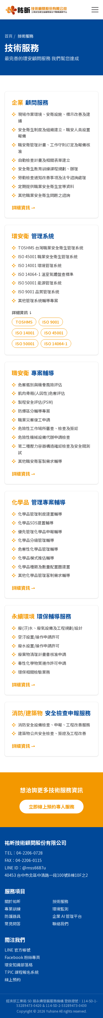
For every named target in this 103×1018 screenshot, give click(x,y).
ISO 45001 (54, 333)
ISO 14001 (25, 333)
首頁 (9, 36)
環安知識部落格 (19, 964)
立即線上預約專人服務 (51, 806)
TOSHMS (24, 322)
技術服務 (60, 901)
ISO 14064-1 (56, 343)
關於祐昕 (13, 901)
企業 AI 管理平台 (67, 916)
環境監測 (60, 909)
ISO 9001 (50, 322)
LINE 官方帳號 (17, 950)
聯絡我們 (60, 923)
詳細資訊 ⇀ (23, 207)
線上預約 (13, 979)
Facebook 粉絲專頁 (22, 957)
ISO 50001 (25, 343)
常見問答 (13, 923)
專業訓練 (13, 909)
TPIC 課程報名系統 (22, 972)
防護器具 (13, 916)
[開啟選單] (95, 9)
